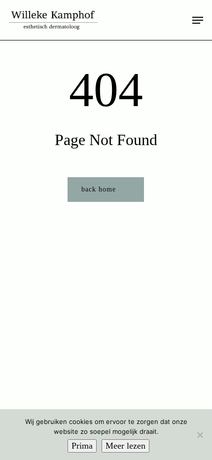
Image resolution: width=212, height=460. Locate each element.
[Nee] (200, 435)
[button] (197, 20)
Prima (82, 446)
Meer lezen (125, 446)
